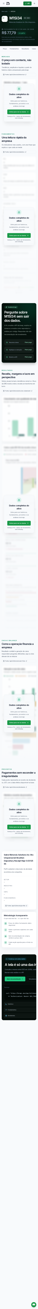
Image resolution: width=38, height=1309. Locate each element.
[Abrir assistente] (33, 1304)
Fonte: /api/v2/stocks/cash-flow (15, 661)
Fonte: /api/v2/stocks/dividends (15, 787)
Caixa (34, 49)
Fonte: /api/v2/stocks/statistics (14, 152)
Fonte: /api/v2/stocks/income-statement (17, 391)
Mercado (5, 11)
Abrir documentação (14, 979)
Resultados (25, 49)
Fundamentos (14, 49)
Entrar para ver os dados (17, 112)
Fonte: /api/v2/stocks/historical (14, 74)
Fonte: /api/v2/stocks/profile (16, 905)
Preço (5, 49)
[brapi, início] (8, 3)
